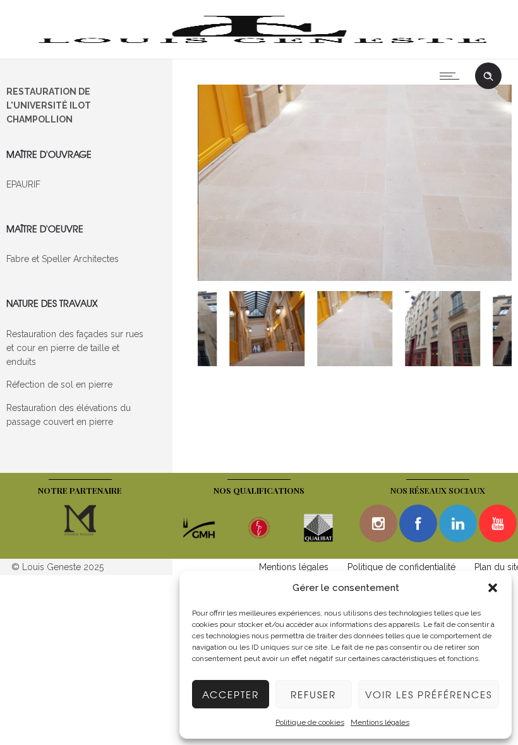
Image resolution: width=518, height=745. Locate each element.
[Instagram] (378, 523)
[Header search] (488, 76)
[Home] (259, 43)
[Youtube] (498, 523)
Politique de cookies (309, 722)
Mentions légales (380, 722)
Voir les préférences (428, 694)
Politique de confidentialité (401, 567)
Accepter (230, 694)
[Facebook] (418, 523)
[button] (492, 587)
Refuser (313, 694)
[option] (355, 185)
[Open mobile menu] (452, 75)
